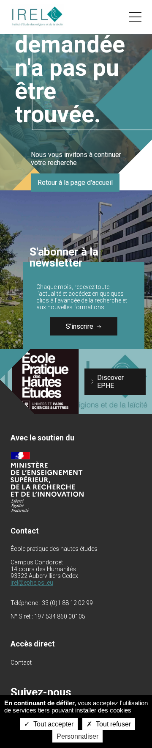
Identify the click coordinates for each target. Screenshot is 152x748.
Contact (21, 662)
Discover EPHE (110, 382)
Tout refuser (112, 724)
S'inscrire (79, 326)
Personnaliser (77, 736)
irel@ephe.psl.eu (32, 582)
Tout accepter (52, 724)
